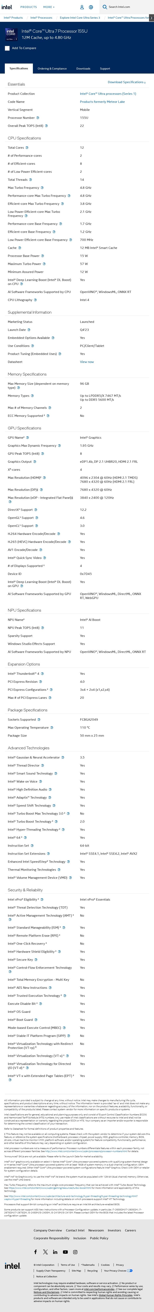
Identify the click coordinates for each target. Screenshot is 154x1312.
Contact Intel (75, 1230)
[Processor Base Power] (42, 256)
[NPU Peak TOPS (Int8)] (42, 627)
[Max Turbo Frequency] (42, 187)
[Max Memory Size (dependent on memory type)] (18, 387)
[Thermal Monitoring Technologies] (59, 869)
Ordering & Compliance (52, 68)
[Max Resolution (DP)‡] (41, 489)
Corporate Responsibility (51, 1238)
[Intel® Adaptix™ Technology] (50, 797)
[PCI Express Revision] (40, 681)
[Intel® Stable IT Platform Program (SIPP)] (68, 1035)
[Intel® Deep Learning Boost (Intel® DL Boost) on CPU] (21, 284)
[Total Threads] (30, 179)
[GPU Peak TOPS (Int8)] (42, 453)
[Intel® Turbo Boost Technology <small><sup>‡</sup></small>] (56, 821)
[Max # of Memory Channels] (50, 407)
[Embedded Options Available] (53, 337)
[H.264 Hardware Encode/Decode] (58, 533)
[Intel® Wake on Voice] (40, 781)
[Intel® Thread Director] (42, 765)
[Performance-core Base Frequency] (60, 223)
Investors (114, 1230)
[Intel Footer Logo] (13, 1266)
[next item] (151, 17)
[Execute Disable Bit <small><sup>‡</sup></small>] (40, 1003)
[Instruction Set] (32, 845)
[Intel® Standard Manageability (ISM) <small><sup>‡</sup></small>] (64, 927)
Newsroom (96, 1230)
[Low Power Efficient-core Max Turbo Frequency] (26, 215)
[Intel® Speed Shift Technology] (54, 805)
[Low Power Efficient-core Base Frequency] (70, 239)
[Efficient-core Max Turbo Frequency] (62, 203)
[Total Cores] (27, 147)
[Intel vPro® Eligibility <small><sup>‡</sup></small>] (42, 899)
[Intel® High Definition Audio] (50, 789)
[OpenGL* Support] (36, 517)
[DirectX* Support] (35, 509)
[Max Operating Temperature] (52, 727)
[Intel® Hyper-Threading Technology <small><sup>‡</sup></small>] (63, 829)
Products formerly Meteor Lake (102, 102)
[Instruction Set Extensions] (48, 853)
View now (87, 362)
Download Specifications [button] (125, 82)
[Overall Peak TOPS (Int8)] (46, 125)
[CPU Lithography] (35, 300)
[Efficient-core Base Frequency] (54, 231)
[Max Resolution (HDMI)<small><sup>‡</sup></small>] (44, 477)
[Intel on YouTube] (65, 1252)
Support (105, 68)
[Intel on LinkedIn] (55, 1252)
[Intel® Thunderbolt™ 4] (42, 673)
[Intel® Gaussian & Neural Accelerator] (63, 757)
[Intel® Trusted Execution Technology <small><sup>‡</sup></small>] (65, 995)
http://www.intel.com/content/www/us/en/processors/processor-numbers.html (86, 1151)
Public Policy (99, 1238)
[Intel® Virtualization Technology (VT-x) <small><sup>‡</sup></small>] (67, 1055)
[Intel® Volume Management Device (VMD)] (70, 877)
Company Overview (48, 1230)
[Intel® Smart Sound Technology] (56, 773)
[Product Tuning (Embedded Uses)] (60, 354)
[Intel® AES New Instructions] (50, 987)
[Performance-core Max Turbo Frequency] (69, 195)
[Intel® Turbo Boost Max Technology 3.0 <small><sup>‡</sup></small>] (68, 813)
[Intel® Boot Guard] (36, 1019)
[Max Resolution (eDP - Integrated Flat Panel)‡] (10, 501)
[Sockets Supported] (39, 719)
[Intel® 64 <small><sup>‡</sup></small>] (25, 837)
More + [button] (49, 7)
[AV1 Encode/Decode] (40, 549)
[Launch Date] (29, 329)
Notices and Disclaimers (46, 1292)
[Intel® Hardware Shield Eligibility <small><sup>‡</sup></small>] (59, 951)
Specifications (19, 68)
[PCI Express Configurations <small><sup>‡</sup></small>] (51, 689)
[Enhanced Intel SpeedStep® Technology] (68, 861)
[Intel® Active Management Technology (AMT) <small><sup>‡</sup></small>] (10, 919)
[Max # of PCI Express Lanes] (50, 697)
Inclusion (79, 1238)
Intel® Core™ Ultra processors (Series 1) (108, 94)
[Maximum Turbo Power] (44, 264)
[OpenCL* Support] (36, 525)
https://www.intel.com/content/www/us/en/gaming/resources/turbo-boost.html (50, 1188)
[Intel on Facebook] (35, 1252)
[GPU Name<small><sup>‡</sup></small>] (27, 437)
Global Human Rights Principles (116, 1295)
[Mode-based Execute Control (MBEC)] (64, 1027)
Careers (130, 1230)
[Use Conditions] (32, 345)
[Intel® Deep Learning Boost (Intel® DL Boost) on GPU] (21, 586)
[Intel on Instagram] (75, 1252)
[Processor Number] (37, 117)
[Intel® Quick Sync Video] (44, 558)
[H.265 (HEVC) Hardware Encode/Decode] (69, 541)
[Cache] (19, 247)
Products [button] (28, 7)
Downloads (83, 68)
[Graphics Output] (34, 461)
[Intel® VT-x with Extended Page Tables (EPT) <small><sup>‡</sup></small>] (10, 1080)
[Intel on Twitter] (45, 1252)
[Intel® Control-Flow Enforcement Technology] (10, 971)
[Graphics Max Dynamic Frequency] (59, 445)
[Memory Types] (32, 395)
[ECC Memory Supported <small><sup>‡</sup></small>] (48, 415)
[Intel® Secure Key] (36, 959)
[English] (91, 7)
